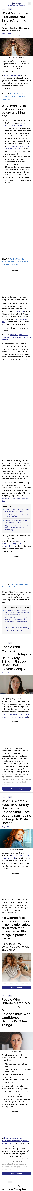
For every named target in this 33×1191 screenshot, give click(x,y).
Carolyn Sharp (7, 673)
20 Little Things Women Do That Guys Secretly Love (16, 516)
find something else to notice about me (16, 498)
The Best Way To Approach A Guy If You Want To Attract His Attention (15, 261)
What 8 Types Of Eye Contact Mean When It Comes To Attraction (16, 337)
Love (10, 9)
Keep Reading (16, 789)
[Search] (25, 3)
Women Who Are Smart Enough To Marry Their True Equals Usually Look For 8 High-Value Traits (17, 629)
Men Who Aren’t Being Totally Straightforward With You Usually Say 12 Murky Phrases (17, 612)
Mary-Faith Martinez (8, 827)
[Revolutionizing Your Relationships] (16, 3)
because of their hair (14, 125)
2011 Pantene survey (12, 75)
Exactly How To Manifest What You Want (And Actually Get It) (17, 521)
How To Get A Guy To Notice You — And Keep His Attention (15, 96)
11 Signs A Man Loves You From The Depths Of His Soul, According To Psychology (17, 528)
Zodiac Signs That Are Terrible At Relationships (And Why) (17, 510)
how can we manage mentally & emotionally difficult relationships (15, 1141)
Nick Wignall (6, 1029)
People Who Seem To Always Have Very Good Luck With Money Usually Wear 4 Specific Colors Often (17, 620)
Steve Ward (18, 311)
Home (3, 9)
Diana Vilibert (6, 33)
